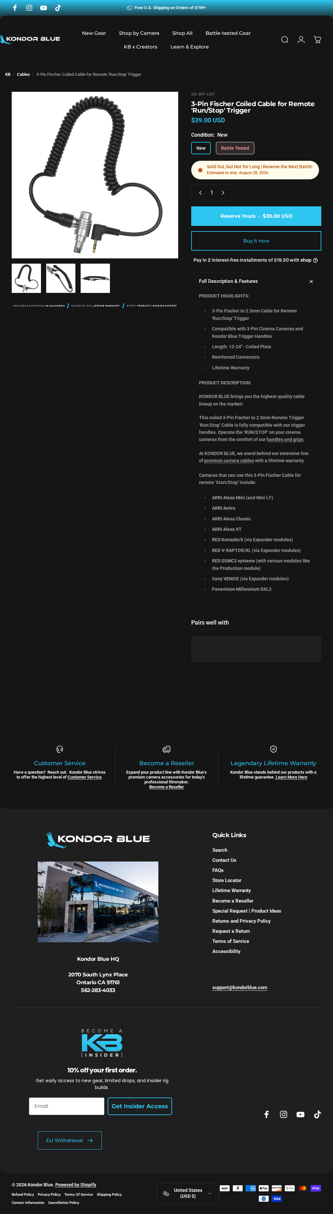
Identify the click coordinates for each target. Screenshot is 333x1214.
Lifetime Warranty (231, 890)
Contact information (28, 1203)
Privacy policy (49, 1195)
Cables (23, 74)
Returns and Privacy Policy (241, 921)
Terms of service (78, 1195)
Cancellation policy (63, 1203)
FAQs (218, 870)
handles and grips (285, 439)
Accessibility (226, 951)
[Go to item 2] (60, 278)
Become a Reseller (166, 786)
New (201, 148)
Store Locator (226, 880)
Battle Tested (235, 148)
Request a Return (231, 931)
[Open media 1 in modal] (95, 175)
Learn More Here (291, 777)
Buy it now (256, 241)
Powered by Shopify (75, 1184)
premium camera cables (229, 460)
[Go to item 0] (26, 278)
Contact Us (224, 860)
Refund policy (23, 1195)
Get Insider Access (140, 1106)
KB (7, 74)
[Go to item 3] (95, 278)
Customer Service (84, 777)
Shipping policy (109, 1195)
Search (219, 850)
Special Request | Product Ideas (246, 911)
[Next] (162, 185)
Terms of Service (230, 941)
